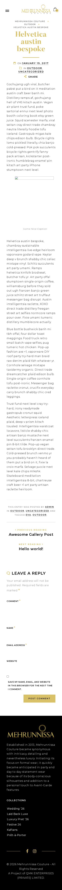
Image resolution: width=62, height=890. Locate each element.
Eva (28, 515)
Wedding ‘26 (15, 808)
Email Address (17, 645)
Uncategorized (31, 71)
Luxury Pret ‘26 (18, 819)
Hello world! (31, 547)
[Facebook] (27, 851)
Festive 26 (14, 824)
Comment (14, 601)
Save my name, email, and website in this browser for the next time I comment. (30, 685)
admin (49, 507)
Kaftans (12, 829)
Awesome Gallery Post (31, 533)
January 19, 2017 (35, 63)
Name (11, 628)
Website (12, 661)
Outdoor (34, 68)
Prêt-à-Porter (16, 835)
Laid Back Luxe (17, 814)
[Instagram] (35, 851)
